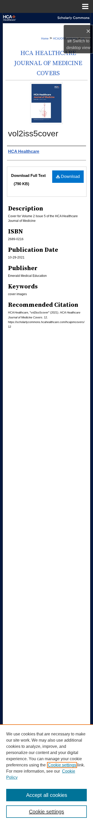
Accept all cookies (46, 795)
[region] (46, 774)
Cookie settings (62, 765)
